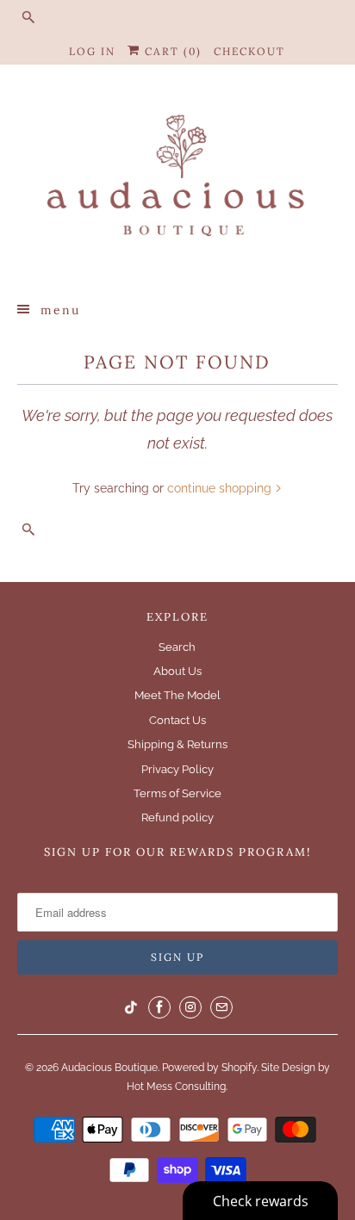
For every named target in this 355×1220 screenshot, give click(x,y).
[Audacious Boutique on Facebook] (159, 1007)
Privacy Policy (177, 769)
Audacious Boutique (109, 1068)
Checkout (249, 51)
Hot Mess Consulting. (177, 1087)
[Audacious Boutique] (177, 180)
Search (177, 647)
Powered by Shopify (209, 1068)
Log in (92, 51)
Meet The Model (177, 695)
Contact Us (177, 720)
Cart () (171, 51)
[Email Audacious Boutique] (221, 1007)
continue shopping (221, 488)
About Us (177, 671)
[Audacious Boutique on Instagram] (190, 1007)
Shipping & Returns (177, 744)
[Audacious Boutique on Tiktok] (131, 1007)
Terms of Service (177, 793)
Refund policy (177, 817)
